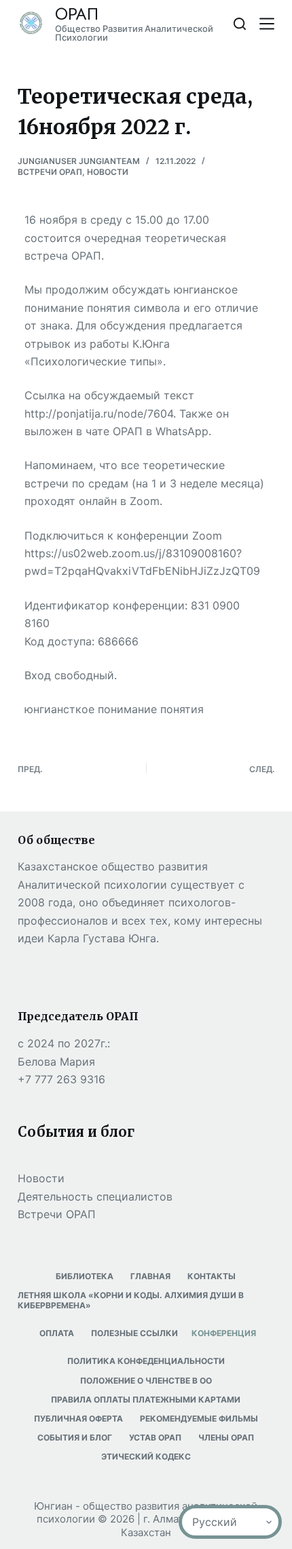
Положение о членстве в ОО (146, 1380)
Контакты (211, 1276)
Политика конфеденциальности (146, 1361)
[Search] (240, 24)
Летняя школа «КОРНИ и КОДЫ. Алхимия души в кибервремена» (131, 1300)
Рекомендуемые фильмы (199, 1418)
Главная (150, 1276)
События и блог (74, 1437)
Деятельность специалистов (95, 1196)
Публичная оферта (78, 1418)
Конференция (223, 1333)
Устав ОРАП (155, 1437)
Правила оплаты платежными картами (145, 1399)
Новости (107, 172)
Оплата (56, 1333)
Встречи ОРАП (50, 172)
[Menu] (266, 23)
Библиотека (84, 1276)
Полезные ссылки (134, 1333)
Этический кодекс (146, 1456)
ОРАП (76, 13)
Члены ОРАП (226, 1437)
